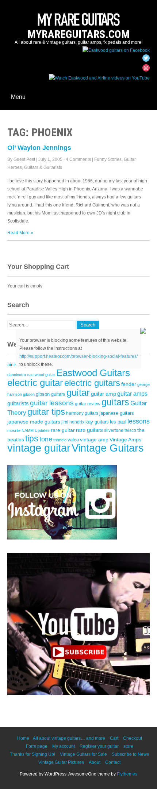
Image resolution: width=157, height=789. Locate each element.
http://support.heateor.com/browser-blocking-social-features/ (78, 356)
